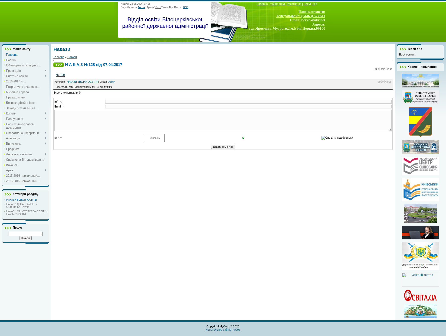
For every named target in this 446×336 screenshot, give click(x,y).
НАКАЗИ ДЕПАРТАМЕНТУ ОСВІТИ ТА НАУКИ (21, 205)
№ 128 (60, 75)
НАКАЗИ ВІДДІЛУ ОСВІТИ (21, 199)
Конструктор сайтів (218, 329)
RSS (185, 7)
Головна (58, 57)
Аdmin (111, 81)
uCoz (236, 329)
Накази (72, 57)
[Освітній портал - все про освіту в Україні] (420, 285)
